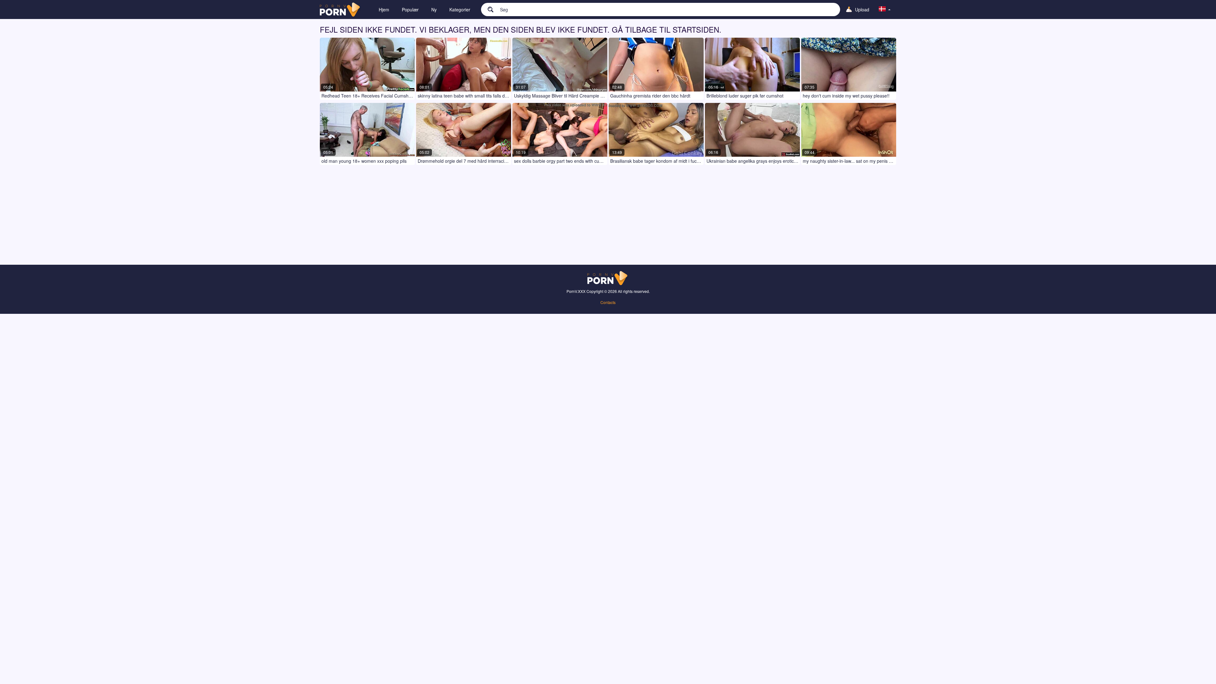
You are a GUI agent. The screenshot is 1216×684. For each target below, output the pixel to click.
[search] (487, 9)
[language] (884, 9)
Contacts (608, 302)
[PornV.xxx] (340, 10)
